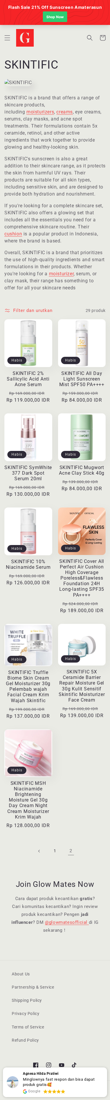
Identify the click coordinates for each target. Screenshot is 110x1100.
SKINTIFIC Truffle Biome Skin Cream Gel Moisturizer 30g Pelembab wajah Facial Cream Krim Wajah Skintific (28, 686)
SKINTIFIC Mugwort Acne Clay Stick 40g (81, 470)
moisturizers (40, 112)
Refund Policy (25, 1040)
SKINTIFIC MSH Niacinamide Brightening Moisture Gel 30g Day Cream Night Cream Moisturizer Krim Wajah (28, 800)
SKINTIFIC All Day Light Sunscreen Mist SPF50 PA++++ (81, 379)
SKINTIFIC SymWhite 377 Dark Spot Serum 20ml (28, 473)
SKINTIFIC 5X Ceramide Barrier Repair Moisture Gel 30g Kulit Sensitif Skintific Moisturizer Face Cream (82, 686)
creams (64, 112)
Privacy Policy (25, 1013)
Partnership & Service (33, 987)
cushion (13, 234)
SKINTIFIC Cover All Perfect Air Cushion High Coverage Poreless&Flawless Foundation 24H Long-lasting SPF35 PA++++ (81, 578)
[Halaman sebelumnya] (39, 851)
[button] (7, 37)
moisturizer (61, 273)
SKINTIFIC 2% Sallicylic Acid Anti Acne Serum (28, 379)
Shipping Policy (27, 1000)
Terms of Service (28, 1027)
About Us (21, 974)
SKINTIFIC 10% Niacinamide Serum (28, 564)
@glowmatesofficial (67, 922)
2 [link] (71, 850)
